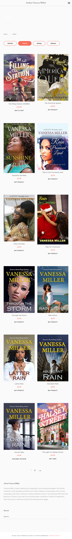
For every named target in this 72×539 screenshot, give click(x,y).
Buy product (53, 110)
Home (5, 34)
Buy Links (52, 459)
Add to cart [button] (19, 110)
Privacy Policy (55, 535)
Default (10, 43)
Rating (39, 43)
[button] (69, 3)
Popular (25, 43)
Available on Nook (19, 459)
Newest (53, 43)
